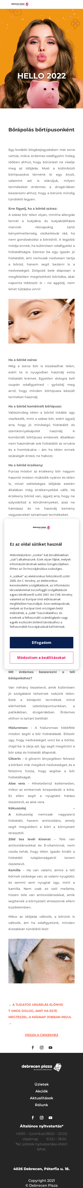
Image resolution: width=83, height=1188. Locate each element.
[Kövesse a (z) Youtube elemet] (50, 1047)
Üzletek (42, 1084)
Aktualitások (41, 1098)
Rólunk (41, 1105)
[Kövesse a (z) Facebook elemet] (32, 1047)
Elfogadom (41, 642)
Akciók (41, 1091)
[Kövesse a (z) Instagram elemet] (41, 1047)
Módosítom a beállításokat (41, 657)
